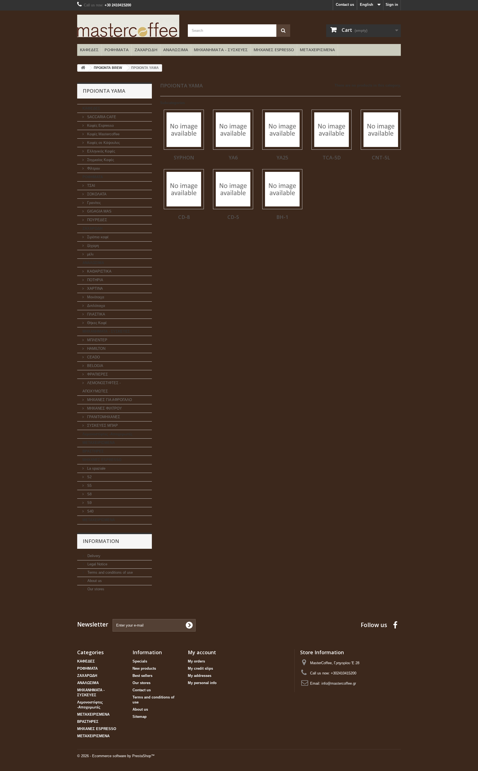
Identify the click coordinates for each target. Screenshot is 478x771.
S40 (89, 511)
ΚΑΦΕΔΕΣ (89, 49)
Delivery (93, 556)
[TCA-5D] (331, 130)
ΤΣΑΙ (90, 185)
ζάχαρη (92, 246)
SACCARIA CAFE (101, 117)
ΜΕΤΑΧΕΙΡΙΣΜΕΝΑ (317, 49)
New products (144, 668)
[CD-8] (184, 189)
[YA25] (282, 130)
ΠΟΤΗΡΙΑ (94, 280)
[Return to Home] (83, 67)
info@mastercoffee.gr (338, 683)
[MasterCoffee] (128, 26)
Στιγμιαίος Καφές (100, 160)
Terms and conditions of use (109, 572)
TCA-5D (332, 157)
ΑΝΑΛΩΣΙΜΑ (175, 49)
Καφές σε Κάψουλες (103, 143)
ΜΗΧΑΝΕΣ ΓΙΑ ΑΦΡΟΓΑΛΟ (109, 400)
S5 (89, 485)
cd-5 (233, 217)
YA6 (233, 157)
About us (94, 581)
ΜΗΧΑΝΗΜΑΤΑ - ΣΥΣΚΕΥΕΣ (221, 49)
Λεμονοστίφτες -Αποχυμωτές (107, 434)
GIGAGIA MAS (98, 211)
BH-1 (282, 217)
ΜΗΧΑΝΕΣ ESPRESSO (274, 49)
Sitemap (140, 717)
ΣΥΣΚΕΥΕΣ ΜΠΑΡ (102, 425)
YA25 (282, 157)
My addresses (199, 676)
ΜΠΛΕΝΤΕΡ (96, 340)
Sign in (392, 4)
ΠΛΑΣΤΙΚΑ (95, 314)
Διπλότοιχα (95, 306)
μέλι (89, 254)
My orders (196, 661)
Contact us (345, 4)
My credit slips (200, 668)
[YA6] (233, 130)
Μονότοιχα (95, 297)
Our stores (95, 589)
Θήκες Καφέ (96, 323)
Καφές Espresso (100, 125)
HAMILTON (95, 348)
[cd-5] (233, 189)
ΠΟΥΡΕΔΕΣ (96, 220)
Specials (140, 661)
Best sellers (142, 676)
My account (202, 652)
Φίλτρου (93, 168)
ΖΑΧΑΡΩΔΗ (145, 49)
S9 (89, 503)
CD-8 (184, 217)
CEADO (93, 357)
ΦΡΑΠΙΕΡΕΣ (97, 374)
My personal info (202, 683)
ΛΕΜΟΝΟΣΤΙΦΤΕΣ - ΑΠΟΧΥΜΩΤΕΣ (101, 387)
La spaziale (95, 468)
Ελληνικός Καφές (100, 151)
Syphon (184, 157)
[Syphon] (184, 130)
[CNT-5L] (381, 130)
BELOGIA (94, 366)
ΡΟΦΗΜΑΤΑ (117, 49)
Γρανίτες (93, 203)
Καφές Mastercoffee (102, 134)
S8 (89, 494)
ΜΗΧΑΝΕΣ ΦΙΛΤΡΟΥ (104, 408)
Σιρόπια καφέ (97, 237)
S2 (89, 477)
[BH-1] (282, 189)
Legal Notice (96, 564)
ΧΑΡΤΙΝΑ (94, 288)
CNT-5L (381, 157)
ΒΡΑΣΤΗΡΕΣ (93, 451)
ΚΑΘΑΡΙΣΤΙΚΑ (98, 271)
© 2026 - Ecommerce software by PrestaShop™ (116, 756)
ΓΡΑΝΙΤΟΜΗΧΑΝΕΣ (103, 417)
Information (101, 541)
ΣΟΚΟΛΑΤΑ (96, 194)
